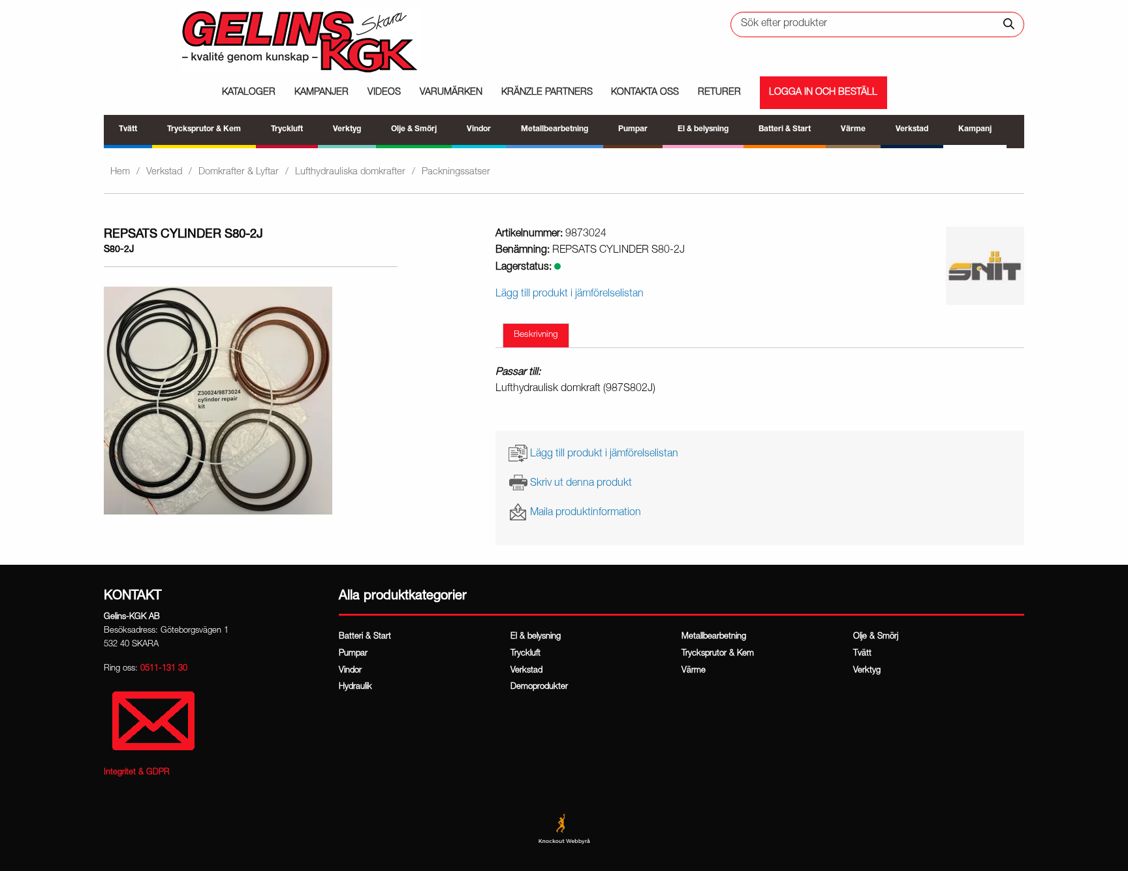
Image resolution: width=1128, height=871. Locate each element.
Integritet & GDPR (137, 772)
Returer (719, 92)
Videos (384, 92)
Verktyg (867, 671)
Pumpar (353, 654)
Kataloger (248, 92)
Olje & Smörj (875, 637)
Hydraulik (355, 687)
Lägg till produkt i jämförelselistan (604, 454)
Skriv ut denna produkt (581, 484)
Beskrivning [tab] (536, 335)
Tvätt (862, 654)
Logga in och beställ (823, 92)
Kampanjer (321, 92)
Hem (120, 172)
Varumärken (451, 92)
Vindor (350, 671)
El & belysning (535, 637)
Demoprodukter (539, 687)
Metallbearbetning (714, 637)
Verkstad (164, 172)
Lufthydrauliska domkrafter (350, 172)
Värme (694, 671)
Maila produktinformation (585, 513)
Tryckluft (525, 654)
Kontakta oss (645, 92)
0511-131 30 (163, 669)
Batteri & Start (365, 637)
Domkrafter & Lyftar (238, 172)
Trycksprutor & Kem (718, 654)
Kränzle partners (547, 92)
